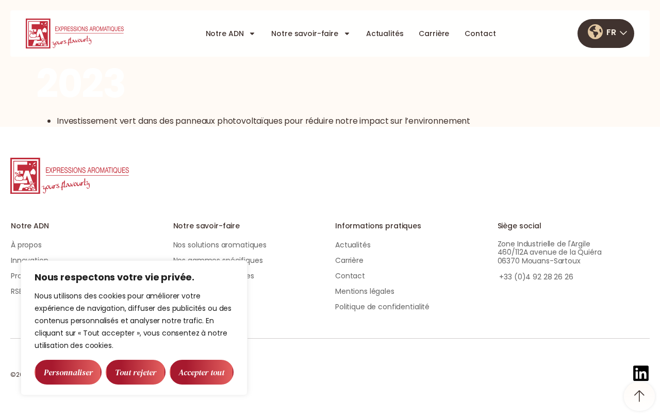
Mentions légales (364, 291)
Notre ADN (225, 33)
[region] (134, 327)
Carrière (434, 33)
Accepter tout (201, 372)
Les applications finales (214, 276)
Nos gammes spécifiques (218, 260)
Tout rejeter (135, 372)
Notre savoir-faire (304, 33)
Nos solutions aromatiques (220, 245)
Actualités (385, 33)
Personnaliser (68, 372)
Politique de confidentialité (382, 307)
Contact (480, 33)
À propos (26, 245)
